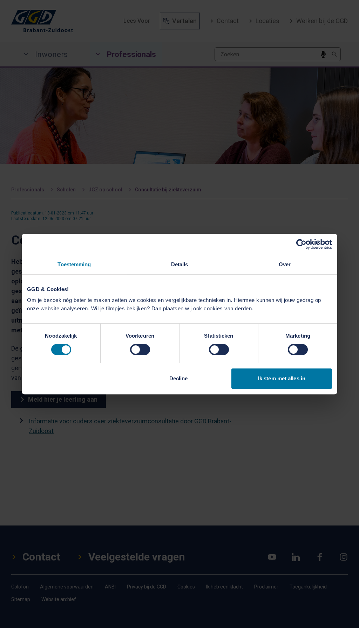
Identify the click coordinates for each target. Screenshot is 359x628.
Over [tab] (285, 264)
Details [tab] (179, 264)
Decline (178, 378)
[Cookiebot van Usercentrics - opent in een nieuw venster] (301, 244)
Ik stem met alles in (281, 378)
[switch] (140, 349)
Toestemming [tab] (74, 264)
